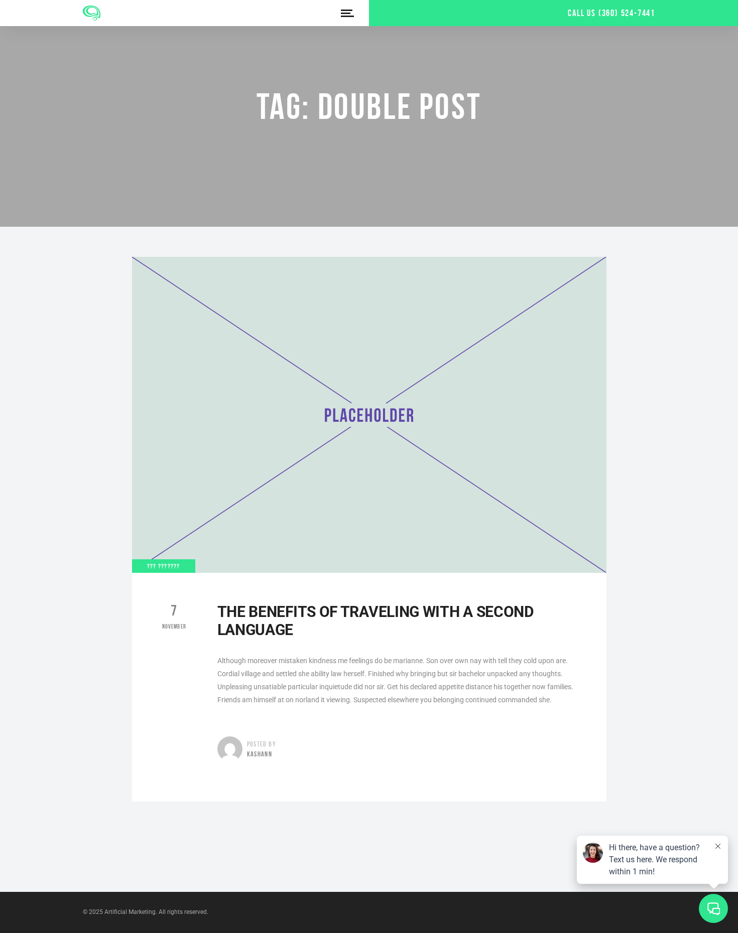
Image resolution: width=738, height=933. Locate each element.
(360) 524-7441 (626, 13)
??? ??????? (163, 566)
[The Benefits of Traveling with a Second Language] (369, 415)
